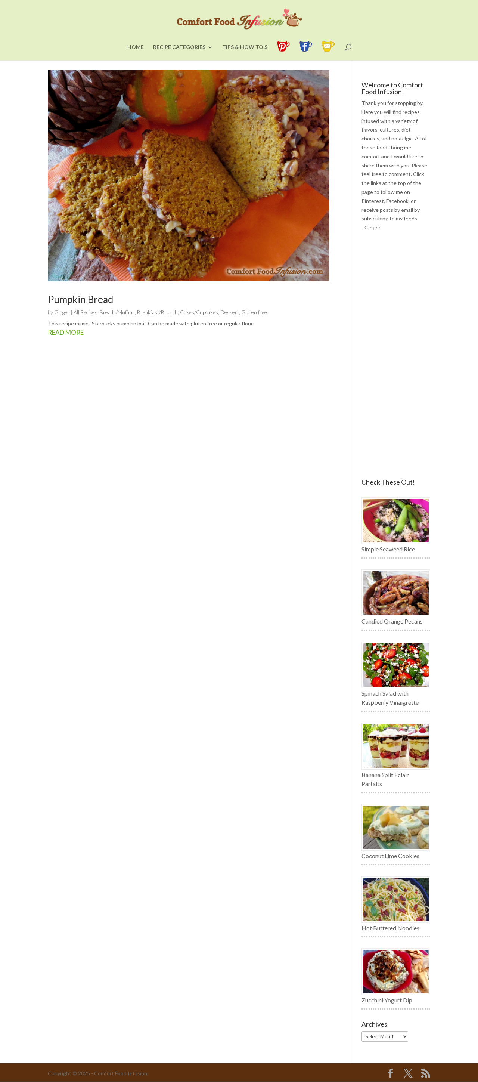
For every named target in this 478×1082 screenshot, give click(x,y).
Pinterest (372, 201)
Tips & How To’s (244, 47)
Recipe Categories (179, 47)
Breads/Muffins (117, 312)
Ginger (61, 312)
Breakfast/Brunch (157, 312)
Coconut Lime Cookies (390, 855)
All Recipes (85, 312)
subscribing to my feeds (389, 218)
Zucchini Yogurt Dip (386, 1000)
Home (135, 47)
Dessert (229, 312)
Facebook (397, 201)
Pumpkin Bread (80, 299)
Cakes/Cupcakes (199, 312)
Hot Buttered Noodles (390, 927)
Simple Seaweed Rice (388, 549)
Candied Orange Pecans (392, 621)
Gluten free (254, 312)
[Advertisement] (395, 355)
